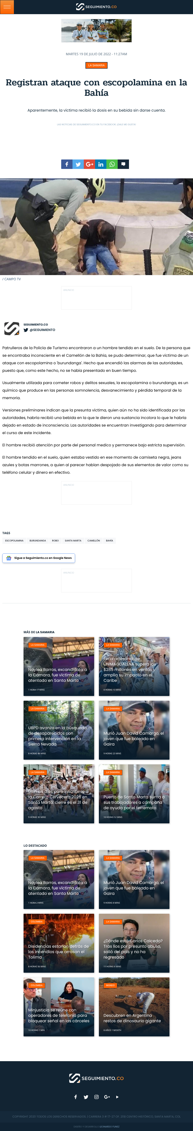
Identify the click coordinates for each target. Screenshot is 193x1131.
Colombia (37, 922)
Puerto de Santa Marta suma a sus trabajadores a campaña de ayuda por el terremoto (134, 802)
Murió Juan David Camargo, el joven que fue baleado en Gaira (134, 738)
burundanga (38, 540)
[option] (96, 229)
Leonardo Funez (109, 1126)
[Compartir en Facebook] (66, 164)
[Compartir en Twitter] (78, 164)
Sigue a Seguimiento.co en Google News (43, 558)
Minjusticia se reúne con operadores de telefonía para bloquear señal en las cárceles (58, 1015)
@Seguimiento (42, 329)
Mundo (110, 985)
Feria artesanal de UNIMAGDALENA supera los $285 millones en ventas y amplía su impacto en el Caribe (130, 669)
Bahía (109, 540)
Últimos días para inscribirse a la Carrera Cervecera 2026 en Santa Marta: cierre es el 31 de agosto (58, 800)
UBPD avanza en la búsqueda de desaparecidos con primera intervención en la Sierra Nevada (57, 736)
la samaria (96, 65)
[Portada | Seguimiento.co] (97, 1078)
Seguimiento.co (36, 325)
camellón (94, 540)
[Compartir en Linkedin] (100, 164)
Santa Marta (73, 540)
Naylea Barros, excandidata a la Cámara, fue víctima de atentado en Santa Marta (57, 675)
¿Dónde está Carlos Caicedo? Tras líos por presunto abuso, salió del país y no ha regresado (133, 949)
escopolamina (14, 540)
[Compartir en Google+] (89, 164)
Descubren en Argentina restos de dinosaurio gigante (132, 1018)
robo (55, 540)
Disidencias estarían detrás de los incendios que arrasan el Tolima (58, 951)
